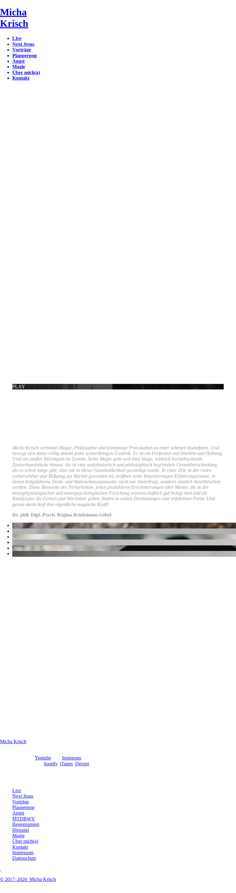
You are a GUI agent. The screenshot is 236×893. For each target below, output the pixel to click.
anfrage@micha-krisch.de (25, 467)
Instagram (71, 757)
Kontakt (20, 847)
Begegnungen (25, 824)
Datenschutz (24, 858)
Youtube (43, 757)
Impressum (22, 852)
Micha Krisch (13, 741)
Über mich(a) (25, 841)
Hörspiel (20, 830)
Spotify (50, 763)
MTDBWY (23, 818)
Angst (18, 812)
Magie (18, 835)
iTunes (66, 763)
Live (16, 790)
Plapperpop (23, 807)
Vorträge (20, 801)
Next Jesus (22, 796)
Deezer (82, 763)
